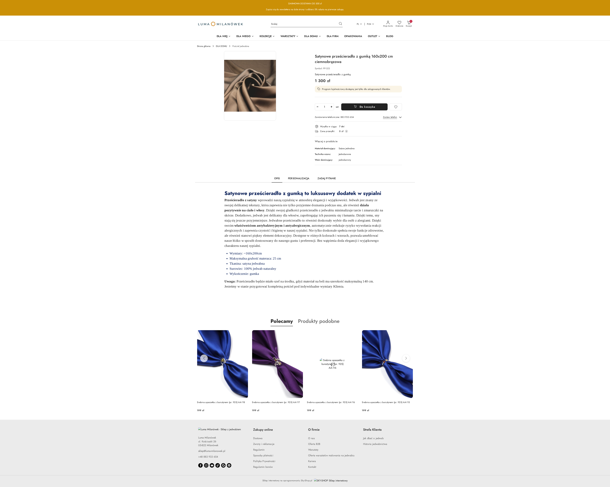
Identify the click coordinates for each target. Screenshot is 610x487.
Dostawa (257, 438)
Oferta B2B (314, 444)
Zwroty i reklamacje (263, 444)
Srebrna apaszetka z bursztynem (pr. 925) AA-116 (276, 402)
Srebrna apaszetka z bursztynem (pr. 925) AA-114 (386, 402)
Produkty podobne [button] (318, 321)
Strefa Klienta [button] (372, 429)
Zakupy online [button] (263, 429)
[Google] (223, 465)
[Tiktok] (217, 465)
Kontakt (312, 467)
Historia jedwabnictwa (375, 444)
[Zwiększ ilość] (331, 107)
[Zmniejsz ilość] (317, 107)
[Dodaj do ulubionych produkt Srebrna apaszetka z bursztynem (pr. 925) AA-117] (244, 333)
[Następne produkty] (406, 358)
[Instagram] (206, 465)
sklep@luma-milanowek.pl (211, 451)
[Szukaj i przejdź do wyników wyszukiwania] (340, 24)
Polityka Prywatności (264, 461)
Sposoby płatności (263, 455)
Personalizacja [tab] (298, 178)
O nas (311, 438)
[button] (250, 86)
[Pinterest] (229, 465)
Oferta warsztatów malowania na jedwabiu (331, 455)
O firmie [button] (314, 429)
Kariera (312, 461)
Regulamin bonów (263, 467)
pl (358, 24)
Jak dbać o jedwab (373, 438)
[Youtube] (212, 465)
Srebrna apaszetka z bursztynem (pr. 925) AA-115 (331, 402)
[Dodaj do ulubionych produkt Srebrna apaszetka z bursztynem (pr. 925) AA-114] (409, 333)
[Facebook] (200, 465)
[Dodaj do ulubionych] (396, 106)
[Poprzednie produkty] (204, 358)
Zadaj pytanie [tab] (327, 178)
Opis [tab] (277, 178)
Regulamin (258, 450)
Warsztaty (313, 450)
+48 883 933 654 (208, 457)
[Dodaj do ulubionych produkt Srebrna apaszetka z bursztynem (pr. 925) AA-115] (354, 333)
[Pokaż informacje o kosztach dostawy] (346, 131)
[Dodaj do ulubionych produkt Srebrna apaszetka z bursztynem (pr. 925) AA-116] (299, 333)
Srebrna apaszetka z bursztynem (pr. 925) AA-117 (221, 402)
